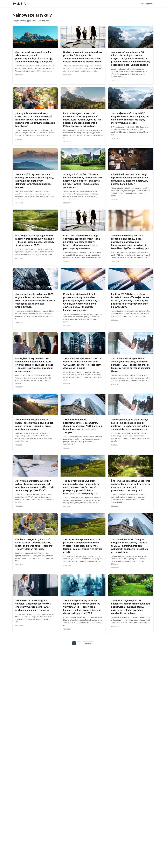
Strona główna (147, 3)
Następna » (88, 643)
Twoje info (19, 3)
